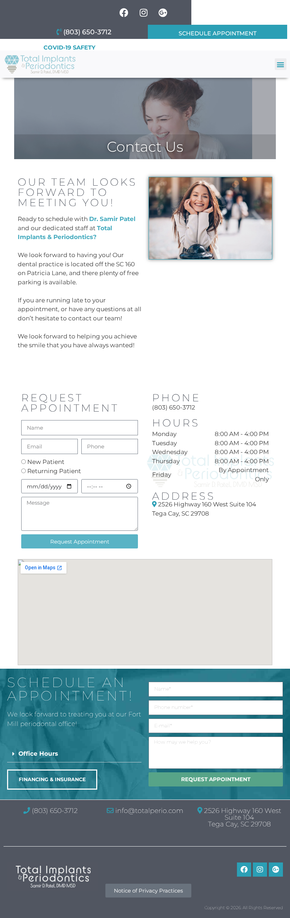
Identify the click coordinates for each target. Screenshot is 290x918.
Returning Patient (54, 471)
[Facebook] (244, 869)
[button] (280, 64)
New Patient (45, 461)
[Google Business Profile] (276, 869)
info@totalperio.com (148, 811)
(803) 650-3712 (173, 407)
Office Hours (38, 753)
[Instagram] (260, 869)
